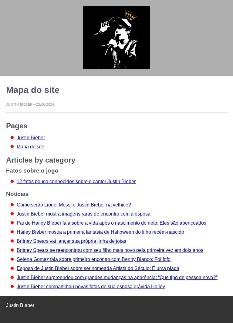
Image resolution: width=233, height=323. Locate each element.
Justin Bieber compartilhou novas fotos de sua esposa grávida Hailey (91, 286)
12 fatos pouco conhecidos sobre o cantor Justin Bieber (76, 181)
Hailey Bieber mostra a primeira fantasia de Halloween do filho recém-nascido (100, 232)
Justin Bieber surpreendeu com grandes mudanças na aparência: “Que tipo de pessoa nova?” (117, 277)
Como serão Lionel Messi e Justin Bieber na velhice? (74, 204)
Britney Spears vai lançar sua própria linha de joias (71, 241)
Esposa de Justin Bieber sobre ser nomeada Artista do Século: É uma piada (98, 268)
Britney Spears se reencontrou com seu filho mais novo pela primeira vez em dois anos (110, 250)
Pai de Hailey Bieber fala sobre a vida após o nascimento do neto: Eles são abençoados (111, 223)
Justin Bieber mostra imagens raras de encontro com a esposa (83, 213)
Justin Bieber (31, 137)
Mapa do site (30, 146)
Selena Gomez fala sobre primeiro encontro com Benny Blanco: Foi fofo (94, 259)
